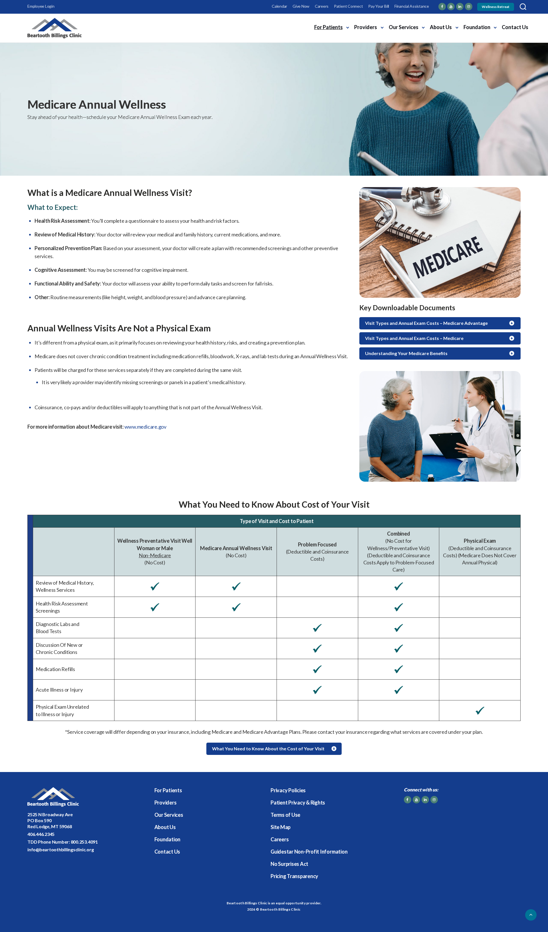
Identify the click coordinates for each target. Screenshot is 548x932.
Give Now (301, 6)
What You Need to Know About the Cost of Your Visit (268, 748)
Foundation (477, 27)
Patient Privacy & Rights (298, 802)
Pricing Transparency (294, 876)
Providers (365, 27)
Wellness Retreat (495, 7)
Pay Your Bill (378, 6)
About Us (441, 27)
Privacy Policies (288, 790)
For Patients (328, 27)
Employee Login (41, 6)
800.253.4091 (84, 841)
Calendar (279, 6)
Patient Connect (348, 6)
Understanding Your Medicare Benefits (406, 353)
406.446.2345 (41, 834)
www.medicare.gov (145, 427)
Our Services (403, 27)
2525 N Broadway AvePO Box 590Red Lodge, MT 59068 (49, 820)
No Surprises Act (289, 864)
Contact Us (515, 27)
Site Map (281, 827)
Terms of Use (285, 815)
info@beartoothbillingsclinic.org (60, 849)
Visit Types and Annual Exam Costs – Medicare (414, 338)
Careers (322, 6)
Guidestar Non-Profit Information (309, 851)
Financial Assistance (411, 6)
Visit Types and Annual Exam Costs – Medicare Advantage (426, 323)
